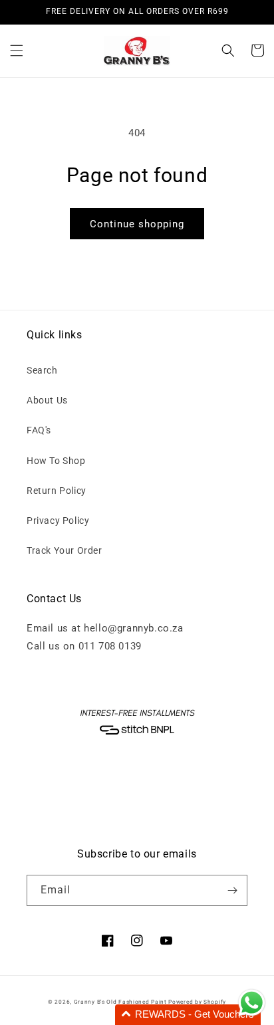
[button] (16, 50)
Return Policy (56, 490)
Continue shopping (137, 224)
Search (42, 370)
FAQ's (39, 430)
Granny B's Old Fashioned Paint (120, 1001)
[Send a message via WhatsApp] (251, 1002)
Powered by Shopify (197, 1001)
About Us (47, 400)
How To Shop (56, 460)
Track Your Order (64, 550)
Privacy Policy (58, 520)
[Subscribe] (232, 890)
